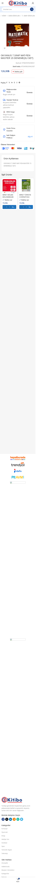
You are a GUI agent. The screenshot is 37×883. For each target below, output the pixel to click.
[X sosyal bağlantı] (9, 82)
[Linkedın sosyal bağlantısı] (12, 82)
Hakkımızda (5, 867)
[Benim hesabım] (33, 3)
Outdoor (4, 843)
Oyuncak (5, 832)
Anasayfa (5, 863)
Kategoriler (5, 874)
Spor (3, 846)
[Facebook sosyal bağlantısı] (7, 82)
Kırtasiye (5, 829)
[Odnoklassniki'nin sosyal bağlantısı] (14, 82)
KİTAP (4, 16)
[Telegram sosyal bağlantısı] (19, 82)
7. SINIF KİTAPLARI (28, 16)
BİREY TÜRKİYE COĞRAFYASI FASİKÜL (25, 197)
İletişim (4, 877)
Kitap (3, 836)
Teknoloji (5, 853)
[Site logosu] (18, 3)
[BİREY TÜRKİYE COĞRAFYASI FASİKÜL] (26, 186)
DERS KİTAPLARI (14, 16)
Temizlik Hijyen (7, 850)
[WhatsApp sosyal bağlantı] (17, 82)
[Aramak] (32, 9)
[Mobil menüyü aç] (3, 3)
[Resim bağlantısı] (12, 800)
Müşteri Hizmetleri (8, 870)
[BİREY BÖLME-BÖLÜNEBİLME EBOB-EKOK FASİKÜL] (9, 186)
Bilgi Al (30, 137)
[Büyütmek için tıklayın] (4, 48)
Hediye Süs (5, 839)
